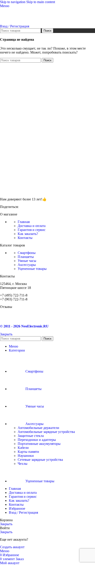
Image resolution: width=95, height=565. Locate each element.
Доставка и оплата (32, 226)
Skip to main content (40, 2)
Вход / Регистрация (23, 512)
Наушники (26, 455)
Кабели (23, 448)
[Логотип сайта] (20, 22)
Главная (24, 222)
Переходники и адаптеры (37, 440)
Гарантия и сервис (32, 230)
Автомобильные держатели (38, 428)
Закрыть (6, 334)
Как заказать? (28, 234)
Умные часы (27, 261)
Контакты (25, 238)
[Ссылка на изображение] (22, 191)
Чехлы (22, 463)
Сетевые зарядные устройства (40, 459)
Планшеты (26, 257)
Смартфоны (27, 253)
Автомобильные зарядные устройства (46, 432)
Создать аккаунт (12, 547)
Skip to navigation (13, 2)
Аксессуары (27, 265)
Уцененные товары (32, 269)
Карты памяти (28, 452)
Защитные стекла (31, 436)
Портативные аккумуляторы (39, 444)
